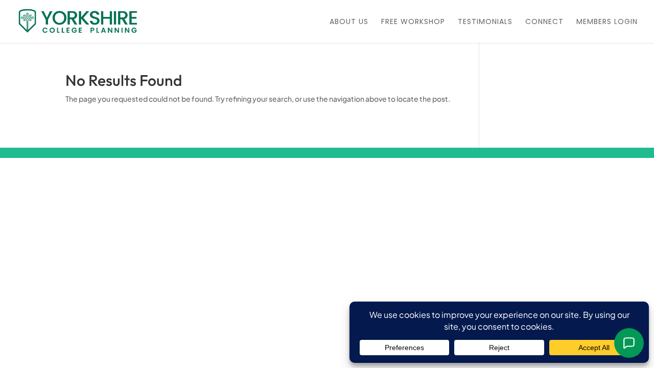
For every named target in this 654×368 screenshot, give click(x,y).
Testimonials (485, 22)
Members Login (607, 22)
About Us (349, 22)
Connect (544, 22)
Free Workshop (413, 22)
